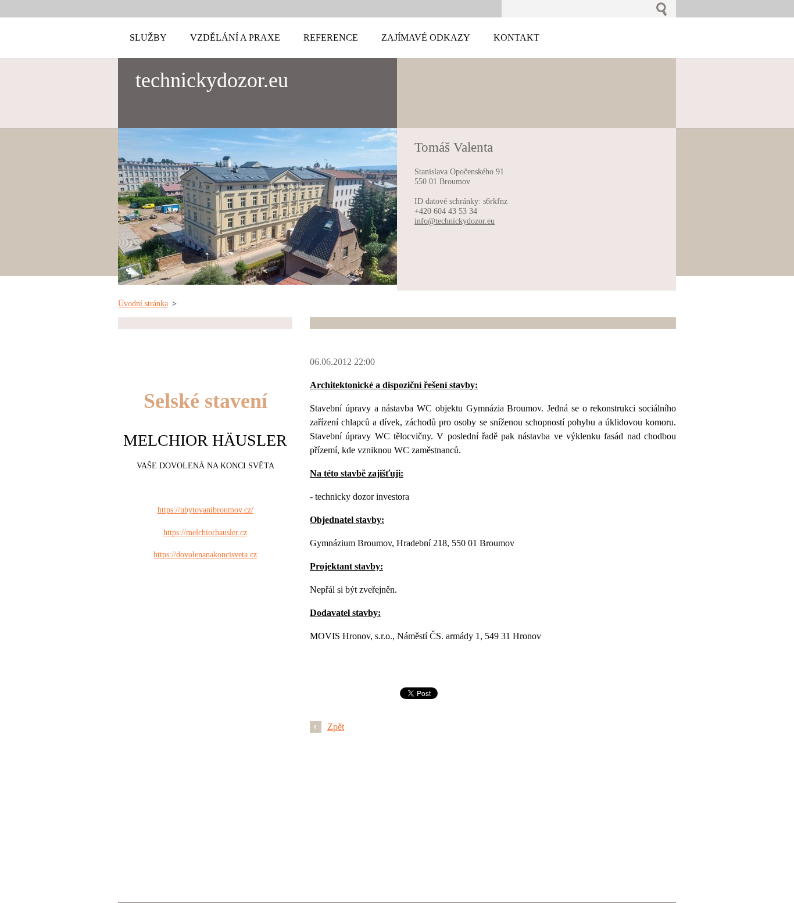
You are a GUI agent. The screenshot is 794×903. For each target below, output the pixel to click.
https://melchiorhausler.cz (205, 532)
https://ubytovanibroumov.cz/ (205, 509)
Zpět (335, 727)
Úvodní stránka (143, 303)
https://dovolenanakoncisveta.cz (205, 554)
